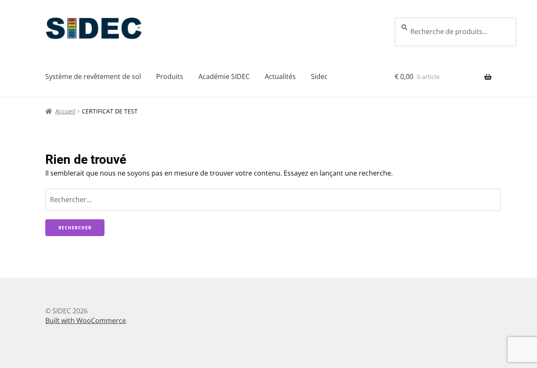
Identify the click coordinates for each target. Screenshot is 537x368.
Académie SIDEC (224, 76)
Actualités (280, 76)
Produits (169, 76)
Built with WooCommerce (85, 320)
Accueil (65, 111)
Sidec (319, 76)
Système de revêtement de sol (93, 76)
